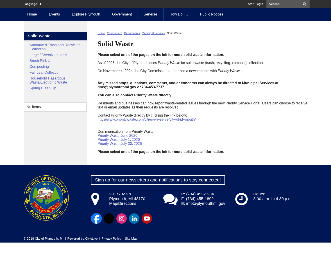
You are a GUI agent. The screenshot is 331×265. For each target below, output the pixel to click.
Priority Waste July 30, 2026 (119, 144)
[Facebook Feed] (96, 218)
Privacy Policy (111, 238)
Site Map (131, 238)
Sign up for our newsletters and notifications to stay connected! (158, 179)
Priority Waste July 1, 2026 (118, 139)
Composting (39, 66)
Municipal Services (153, 33)
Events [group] (54, 14)
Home (101, 33)
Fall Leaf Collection (45, 72)
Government (122, 14)
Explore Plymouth (86, 14)
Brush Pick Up (40, 61)
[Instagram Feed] (121, 218)
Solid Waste (39, 36)
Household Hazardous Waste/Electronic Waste (48, 80)
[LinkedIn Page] (134, 218)
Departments (132, 33)
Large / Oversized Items (48, 55)
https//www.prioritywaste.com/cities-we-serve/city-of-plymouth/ (146, 119)
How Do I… (179, 14)
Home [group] (32, 14)
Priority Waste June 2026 (117, 135)
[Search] (304, 4)
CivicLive (91, 238)
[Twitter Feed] (109, 218)
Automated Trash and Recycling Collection (55, 47)
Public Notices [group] (211, 14)
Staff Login (255, 4)
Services (151, 14)
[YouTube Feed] (147, 218)
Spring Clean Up (42, 88)
